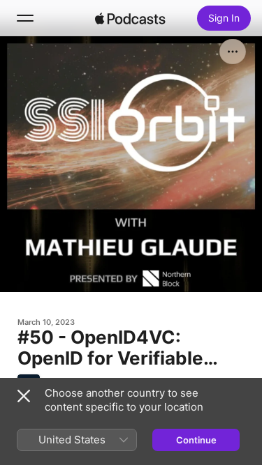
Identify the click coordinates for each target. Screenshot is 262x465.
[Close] (23, 396)
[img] (130, 18)
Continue (196, 439)
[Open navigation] (25, 18)
